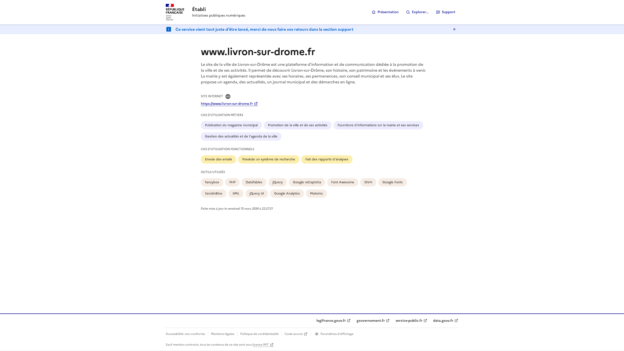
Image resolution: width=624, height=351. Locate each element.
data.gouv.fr (443, 320)
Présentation (388, 12)
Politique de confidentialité (259, 334)
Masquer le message (454, 29)
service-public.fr (409, 320)
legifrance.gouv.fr (331, 320)
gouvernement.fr (371, 320)
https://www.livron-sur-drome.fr (227, 103)
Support (448, 12)
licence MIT (261, 344)
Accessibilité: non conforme (185, 334)
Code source (294, 334)
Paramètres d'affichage (337, 334)
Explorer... (420, 12)
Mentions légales (222, 334)
